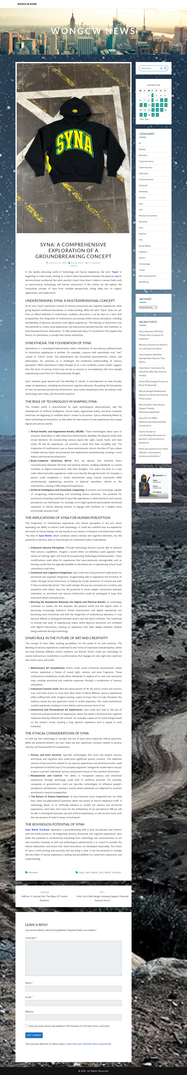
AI (140, 143)
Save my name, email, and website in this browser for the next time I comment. (69, 1025)
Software (143, 251)
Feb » (147, 119)
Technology (144, 264)
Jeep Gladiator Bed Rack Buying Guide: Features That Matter (152, 358)
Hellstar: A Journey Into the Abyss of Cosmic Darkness (44, 896)
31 (157, 114)
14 (145, 105)
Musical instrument (148, 215)
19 (166, 105)
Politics (142, 233)
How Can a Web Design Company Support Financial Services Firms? (102, 896)
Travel (142, 270)
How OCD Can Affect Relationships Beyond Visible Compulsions (152, 422)
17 (157, 105)
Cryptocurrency (146, 161)
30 (153, 114)
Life (141, 209)
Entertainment (146, 179)
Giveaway (143, 191)
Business (33, 872)
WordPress (144, 282)
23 (153, 110)
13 (141, 105)
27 (141, 114)
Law (141, 203)
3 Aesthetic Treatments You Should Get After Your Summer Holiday (153, 372)
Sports (142, 257)
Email (29, 997)
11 (162, 100)
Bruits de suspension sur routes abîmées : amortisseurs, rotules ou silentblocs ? (153, 452)
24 (157, 110)
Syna (115, 271)
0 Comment (94, 263)
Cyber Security (145, 167)
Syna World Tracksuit (37, 829)
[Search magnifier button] (165, 68)
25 (162, 110)
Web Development (147, 276)
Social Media (144, 245)
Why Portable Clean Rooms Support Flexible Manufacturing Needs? (152, 408)
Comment (31, 937)
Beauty (142, 149)
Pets (141, 227)
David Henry (78, 263)
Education (143, 173)
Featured (143, 185)
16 (153, 105)
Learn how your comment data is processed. (88, 1043)
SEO (141, 239)
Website (29, 1011)
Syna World (45, 535)
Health (142, 197)
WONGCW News (27, 4)
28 (145, 114)
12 (166, 100)
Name (29, 982)
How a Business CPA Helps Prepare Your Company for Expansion (151, 335)
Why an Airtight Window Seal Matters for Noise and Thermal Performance (153, 395)
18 (162, 105)
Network (143, 221)
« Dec (141, 119)
